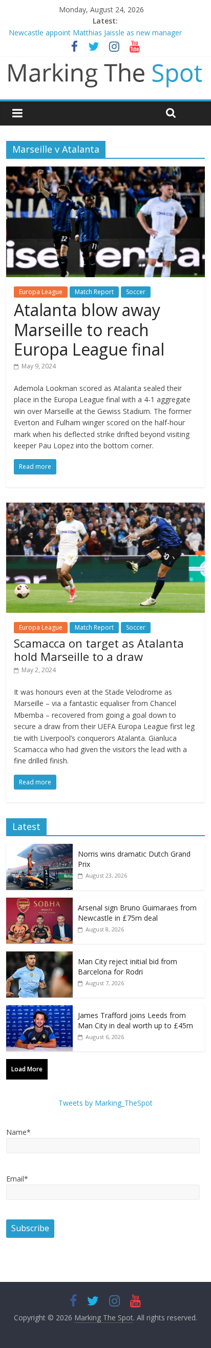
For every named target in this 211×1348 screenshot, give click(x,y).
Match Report (94, 291)
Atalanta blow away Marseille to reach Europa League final (89, 329)
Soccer (135, 291)
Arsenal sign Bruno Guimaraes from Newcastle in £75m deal (137, 913)
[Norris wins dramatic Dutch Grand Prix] (39, 849)
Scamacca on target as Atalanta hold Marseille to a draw (99, 649)
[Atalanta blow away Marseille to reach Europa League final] (105, 172)
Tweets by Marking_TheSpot (105, 1103)
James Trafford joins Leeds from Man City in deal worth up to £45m (135, 1020)
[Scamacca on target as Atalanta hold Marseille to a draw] (105, 508)
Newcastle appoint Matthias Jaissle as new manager (95, 32)
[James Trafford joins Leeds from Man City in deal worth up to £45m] (39, 1010)
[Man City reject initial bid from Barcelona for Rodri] (39, 957)
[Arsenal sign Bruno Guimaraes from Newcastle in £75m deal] (39, 903)
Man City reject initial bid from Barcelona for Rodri (127, 967)
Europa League (40, 291)
